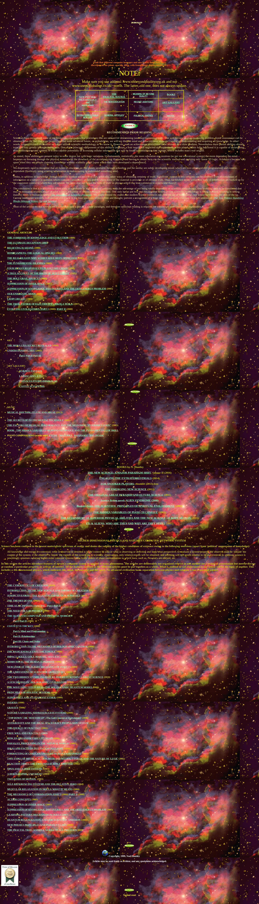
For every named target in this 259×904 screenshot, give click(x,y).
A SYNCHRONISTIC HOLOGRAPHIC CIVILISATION (37, 682)
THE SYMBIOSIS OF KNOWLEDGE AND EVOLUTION (37, 237)
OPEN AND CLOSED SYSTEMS (24, 769)
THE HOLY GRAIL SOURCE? (23, 278)
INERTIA (12, 702)
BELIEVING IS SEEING (20, 248)
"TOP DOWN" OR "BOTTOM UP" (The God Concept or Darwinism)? (44, 718)
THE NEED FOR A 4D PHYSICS (24, 611)
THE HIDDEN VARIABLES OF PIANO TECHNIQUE (125, 512)
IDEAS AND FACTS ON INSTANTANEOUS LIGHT (35, 748)
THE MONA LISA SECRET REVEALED (29, 345)
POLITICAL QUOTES (143, 116)
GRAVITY (12, 707)
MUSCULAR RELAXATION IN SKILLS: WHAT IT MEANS (40, 789)
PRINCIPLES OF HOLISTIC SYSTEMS (28, 692)
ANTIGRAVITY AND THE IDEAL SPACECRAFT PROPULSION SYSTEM (47, 723)
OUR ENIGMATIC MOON (21, 293)
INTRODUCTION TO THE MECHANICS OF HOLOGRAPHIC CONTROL (47, 646)
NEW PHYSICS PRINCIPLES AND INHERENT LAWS (37, 825)
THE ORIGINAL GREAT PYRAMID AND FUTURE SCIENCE (125, 494)
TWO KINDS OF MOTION (21, 779)
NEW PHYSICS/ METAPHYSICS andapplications (88, 101)
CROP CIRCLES (16, 299)
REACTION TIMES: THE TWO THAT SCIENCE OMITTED (40, 763)
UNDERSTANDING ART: (21, 350)
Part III (37, 355)
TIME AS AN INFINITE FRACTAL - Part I (30, 605)
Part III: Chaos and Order (26, 641)
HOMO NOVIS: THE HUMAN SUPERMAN (30, 662)
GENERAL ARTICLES (114, 115)
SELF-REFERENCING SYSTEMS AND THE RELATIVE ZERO (42, 784)
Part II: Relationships (24, 636)
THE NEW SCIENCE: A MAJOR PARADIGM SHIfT (119, 472)
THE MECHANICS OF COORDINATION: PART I (34, 794)
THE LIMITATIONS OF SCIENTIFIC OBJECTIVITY (36, 672)
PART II (61, 309)
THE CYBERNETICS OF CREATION (27, 585)
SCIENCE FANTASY (30, 371)
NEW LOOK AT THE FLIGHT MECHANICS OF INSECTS (39, 667)
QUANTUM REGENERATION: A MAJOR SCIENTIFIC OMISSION (43, 820)
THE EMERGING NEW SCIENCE (126, 489)
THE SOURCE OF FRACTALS (24, 728)
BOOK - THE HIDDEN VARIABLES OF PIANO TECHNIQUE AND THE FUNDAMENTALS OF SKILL (62, 430)
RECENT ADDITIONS (143, 102)
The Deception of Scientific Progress (71, 194)
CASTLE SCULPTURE (32, 386)
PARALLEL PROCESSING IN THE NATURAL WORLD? (38, 743)
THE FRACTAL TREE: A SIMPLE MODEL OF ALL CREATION (42, 830)
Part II (29, 355)
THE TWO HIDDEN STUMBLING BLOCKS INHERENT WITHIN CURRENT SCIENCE (55, 677)
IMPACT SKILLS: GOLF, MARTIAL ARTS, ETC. (34, 656)
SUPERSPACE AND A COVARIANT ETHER (31, 697)
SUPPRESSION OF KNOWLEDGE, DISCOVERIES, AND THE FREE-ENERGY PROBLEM (56, 288)
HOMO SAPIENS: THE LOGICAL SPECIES (31, 253)
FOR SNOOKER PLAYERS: (118, 483)
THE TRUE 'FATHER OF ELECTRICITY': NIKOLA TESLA (40, 304)
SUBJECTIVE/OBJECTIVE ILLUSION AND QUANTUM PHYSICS (43, 595)
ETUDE (53, 435)
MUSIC (171, 116)
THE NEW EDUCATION (114, 102)
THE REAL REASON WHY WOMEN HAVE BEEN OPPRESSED (42, 258)
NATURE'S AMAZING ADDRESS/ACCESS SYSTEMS (36, 713)
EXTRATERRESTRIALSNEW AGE (87, 116)
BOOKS (171, 94)
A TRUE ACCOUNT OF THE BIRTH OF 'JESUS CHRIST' (38, 273)
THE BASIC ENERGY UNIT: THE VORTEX (31, 651)
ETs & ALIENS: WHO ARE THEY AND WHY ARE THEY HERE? (125, 523)
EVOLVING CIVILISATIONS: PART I (28, 309)
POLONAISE (96, 435)
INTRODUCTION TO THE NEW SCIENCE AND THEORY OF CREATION (48, 590)
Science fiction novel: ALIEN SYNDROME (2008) (130, 500)
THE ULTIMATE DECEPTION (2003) (27, 243)
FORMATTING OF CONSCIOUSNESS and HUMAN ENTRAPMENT (44, 753)
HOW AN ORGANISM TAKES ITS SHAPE (30, 738)
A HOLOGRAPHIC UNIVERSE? (24, 774)
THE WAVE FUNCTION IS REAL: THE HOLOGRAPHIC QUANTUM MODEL (50, 687)
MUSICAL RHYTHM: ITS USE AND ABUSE (31, 412)
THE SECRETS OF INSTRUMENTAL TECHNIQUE (35, 420)
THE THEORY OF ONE (20, 600)
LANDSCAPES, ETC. (31, 376)
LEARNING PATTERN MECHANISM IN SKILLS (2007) (37, 814)
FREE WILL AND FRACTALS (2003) (27, 733)
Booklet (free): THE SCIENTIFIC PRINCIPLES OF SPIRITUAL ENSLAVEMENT (125, 505)
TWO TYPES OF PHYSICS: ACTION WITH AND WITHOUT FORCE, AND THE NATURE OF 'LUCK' (62, 758)
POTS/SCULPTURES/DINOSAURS (38, 381)
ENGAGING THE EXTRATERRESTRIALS (125, 478)
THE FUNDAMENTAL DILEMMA (26, 263)
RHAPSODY (81, 435)
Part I (22, 355)
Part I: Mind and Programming (29, 631)
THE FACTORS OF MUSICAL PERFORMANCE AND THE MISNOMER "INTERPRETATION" (59, 425)
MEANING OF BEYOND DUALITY (143, 95)
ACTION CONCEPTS (19, 799)
